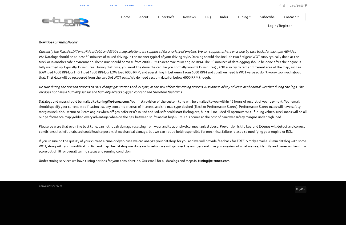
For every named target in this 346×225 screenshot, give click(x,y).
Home (125, 17)
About (144, 17)
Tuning (243, 17)
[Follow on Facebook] (280, 5)
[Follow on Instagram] (284, 5)
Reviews (189, 17)
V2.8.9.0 (129, 5)
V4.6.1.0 (84, 5)
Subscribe (267, 17)
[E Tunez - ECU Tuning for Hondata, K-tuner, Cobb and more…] (66, 21)
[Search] (302, 25)
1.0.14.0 (148, 5)
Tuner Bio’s (166, 17)
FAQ (208, 17)
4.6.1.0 (113, 5)
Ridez (224, 17)
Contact (290, 17)
